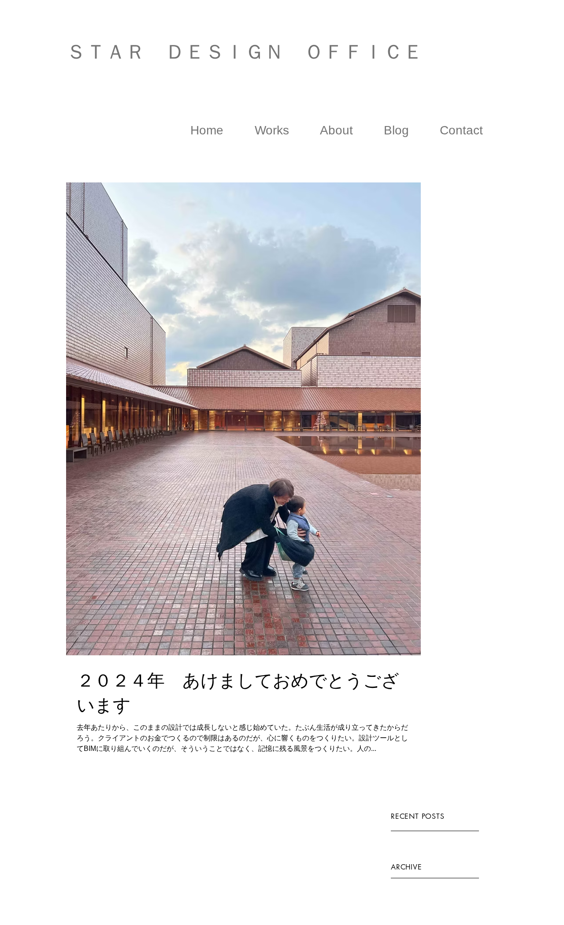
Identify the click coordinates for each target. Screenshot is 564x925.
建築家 (144, 78)
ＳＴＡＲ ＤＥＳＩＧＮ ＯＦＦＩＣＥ (244, 52)
